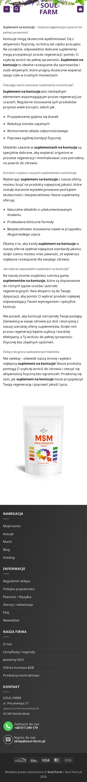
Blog (6, 549)
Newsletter (11, 620)
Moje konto (12, 526)
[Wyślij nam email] (8, 739)
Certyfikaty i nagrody (19, 652)
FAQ (6, 612)
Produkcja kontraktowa (21, 675)
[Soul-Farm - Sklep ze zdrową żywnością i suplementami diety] (48, 9)
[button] (6, 9)
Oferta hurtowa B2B (18, 667)
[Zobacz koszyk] (80, 9)
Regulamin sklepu (16, 581)
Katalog (9, 557)
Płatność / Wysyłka (17, 597)
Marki (7, 541)
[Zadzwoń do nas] (8, 726)
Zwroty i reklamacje (18, 604)
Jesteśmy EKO (13, 659)
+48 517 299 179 (26, 728)
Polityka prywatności (19, 589)
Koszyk (8, 534)
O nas (7, 644)
